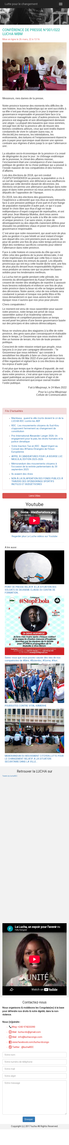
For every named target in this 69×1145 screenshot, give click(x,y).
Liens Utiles (34, 495)
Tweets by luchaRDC (9, 776)
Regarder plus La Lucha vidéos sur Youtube (34, 536)
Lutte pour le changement (21, 4)
